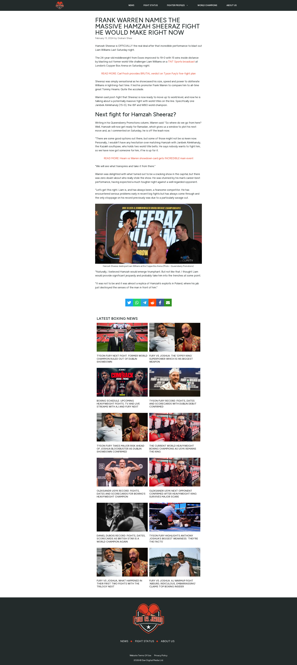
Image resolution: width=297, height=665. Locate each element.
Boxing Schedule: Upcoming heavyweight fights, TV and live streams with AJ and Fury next (118, 403)
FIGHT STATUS (151, 5)
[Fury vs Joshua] (60, 5)
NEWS (131, 5)
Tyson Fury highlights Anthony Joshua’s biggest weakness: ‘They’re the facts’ (173, 538)
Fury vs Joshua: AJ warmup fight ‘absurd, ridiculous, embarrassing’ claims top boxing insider (172, 583)
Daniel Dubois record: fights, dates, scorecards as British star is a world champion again (121, 538)
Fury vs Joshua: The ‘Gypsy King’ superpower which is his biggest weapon (171, 358)
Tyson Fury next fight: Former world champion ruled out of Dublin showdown (122, 358)
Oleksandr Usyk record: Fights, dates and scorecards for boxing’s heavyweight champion (121, 493)
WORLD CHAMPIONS (207, 5)
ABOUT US (231, 5)
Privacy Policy (160, 655)
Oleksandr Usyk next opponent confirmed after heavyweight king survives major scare (173, 493)
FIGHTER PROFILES (176, 5)
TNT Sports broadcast (181, 61)
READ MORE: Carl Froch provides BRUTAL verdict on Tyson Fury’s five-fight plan (148, 73)
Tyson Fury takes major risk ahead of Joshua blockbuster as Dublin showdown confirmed (120, 448)
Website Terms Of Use (140, 655)
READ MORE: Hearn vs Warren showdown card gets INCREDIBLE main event (148, 158)
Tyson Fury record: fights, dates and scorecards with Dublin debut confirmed (172, 403)
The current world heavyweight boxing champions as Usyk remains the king (172, 448)
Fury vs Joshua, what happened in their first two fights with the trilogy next (119, 583)
